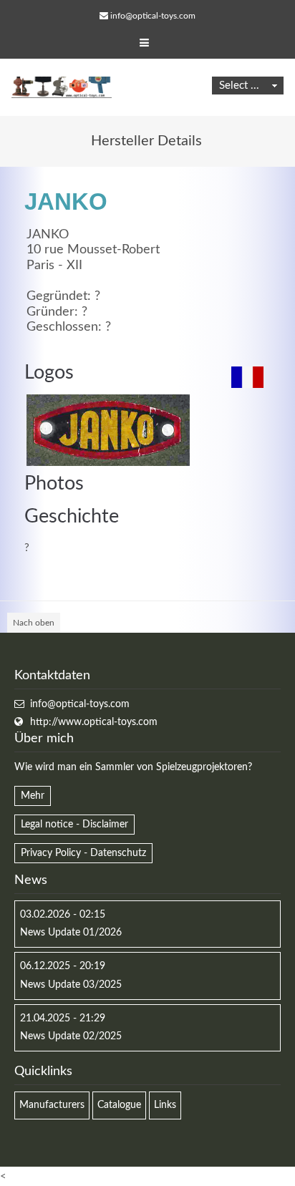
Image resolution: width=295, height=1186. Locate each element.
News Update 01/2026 (71, 933)
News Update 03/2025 (71, 985)
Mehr (32, 796)
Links (165, 1105)
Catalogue (119, 1105)
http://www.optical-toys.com (94, 722)
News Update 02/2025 (71, 1036)
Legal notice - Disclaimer (74, 825)
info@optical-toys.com (152, 15)
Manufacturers (51, 1105)
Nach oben (33, 622)
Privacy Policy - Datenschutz (83, 853)
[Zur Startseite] (61, 87)
